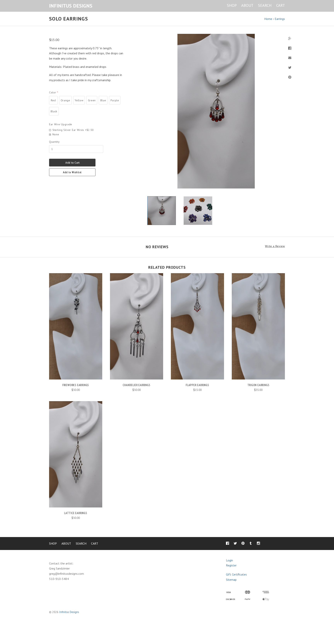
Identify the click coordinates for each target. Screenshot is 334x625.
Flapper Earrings (197, 385)
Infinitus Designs (69, 612)
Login (229, 560)
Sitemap (231, 580)
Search (265, 5)
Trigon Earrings (258, 385)
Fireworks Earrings (75, 385)
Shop (232, 5)
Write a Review (275, 246)
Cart (280, 5)
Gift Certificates (236, 574)
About (247, 5)
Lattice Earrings (75, 513)
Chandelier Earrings (136, 385)
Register (231, 565)
